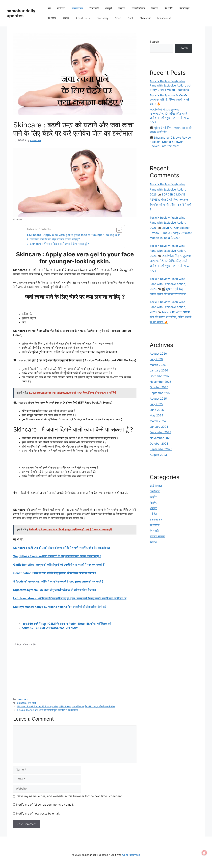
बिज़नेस (154, 8)
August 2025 (158, 398)
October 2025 (159, 387)
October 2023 (159, 443)
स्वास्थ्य (66, 18)
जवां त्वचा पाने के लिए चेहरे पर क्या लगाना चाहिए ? (55, 239)
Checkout (145, 18)
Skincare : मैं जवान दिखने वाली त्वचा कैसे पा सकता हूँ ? (59, 243)
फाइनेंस (121, 8)
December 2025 (160, 376)
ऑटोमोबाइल (184, 8)
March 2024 (158, 421)
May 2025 (156, 415)
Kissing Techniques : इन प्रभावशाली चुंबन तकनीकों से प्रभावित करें (47, 710)
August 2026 (158, 353)
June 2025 (157, 409)
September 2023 (161, 449)
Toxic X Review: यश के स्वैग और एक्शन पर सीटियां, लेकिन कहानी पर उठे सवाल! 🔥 (169, 100)
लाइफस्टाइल (77, 8)
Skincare (21, 702)
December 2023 (160, 432)
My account (164, 18)
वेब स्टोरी (168, 8)
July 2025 (156, 404)
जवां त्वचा (32, 702)
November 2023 (160, 438)
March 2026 (158, 364)
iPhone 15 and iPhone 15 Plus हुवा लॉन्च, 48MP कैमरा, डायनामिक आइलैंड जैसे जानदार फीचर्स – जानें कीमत (66, 706)
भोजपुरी (108, 8)
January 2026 (159, 370)
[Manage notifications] (204, 852)
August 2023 (158, 454)
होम (49, 8)
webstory (102, 18)
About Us (81, 18)
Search (154, 41)
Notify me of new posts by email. (38, 813)
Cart (130, 18)
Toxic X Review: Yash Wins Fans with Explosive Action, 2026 (168, 189)
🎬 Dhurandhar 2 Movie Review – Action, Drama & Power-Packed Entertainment (170, 142)
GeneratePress (131, 854)
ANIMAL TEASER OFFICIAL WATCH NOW (50, 627)
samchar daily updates (21, 13)
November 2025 (160, 381)
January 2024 (159, 426)
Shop (118, 18)
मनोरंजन (61, 8)
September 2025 (161, 393)
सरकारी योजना (138, 8)
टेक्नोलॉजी (94, 8)
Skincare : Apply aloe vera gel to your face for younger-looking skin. (75, 234)
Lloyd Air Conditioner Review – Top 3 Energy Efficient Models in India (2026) (171, 232)
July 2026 (156, 359)
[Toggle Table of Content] (117, 230)
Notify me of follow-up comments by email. (45, 804)
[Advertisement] (74, 669)
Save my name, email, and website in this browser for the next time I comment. (70, 796)
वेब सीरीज (52, 18)
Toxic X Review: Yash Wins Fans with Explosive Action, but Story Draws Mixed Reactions (170, 85)
